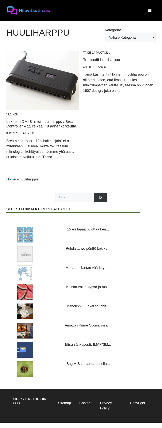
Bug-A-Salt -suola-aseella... (88, 364)
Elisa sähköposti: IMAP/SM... (88, 345)
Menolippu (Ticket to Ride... (88, 306)
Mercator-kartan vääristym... (88, 268)
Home (11, 179)
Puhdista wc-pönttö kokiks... (88, 249)
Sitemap (64, 403)
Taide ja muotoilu (96, 52)
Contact (85, 403)
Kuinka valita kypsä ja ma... (88, 287)
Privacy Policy (106, 405)
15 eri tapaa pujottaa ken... (88, 229)
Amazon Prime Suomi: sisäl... (88, 325)
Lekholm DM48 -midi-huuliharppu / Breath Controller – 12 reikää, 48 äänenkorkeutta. (41, 123)
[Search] (100, 197)
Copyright (137, 403)
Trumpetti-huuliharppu (101, 60)
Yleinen (12, 114)
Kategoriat (113, 30)
